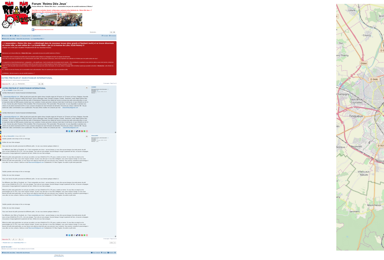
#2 (3, 136)
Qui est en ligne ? (6, 246)
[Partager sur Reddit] (74, 131)
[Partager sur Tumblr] (79, 131)
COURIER (93, 87)
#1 (3, 90)
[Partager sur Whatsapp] (84, 131)
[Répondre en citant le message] (86, 87)
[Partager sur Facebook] (67, 131)
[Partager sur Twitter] (69, 131)
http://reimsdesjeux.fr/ (59, 256)
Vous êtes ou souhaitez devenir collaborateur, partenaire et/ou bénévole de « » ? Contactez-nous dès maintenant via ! (62, 11)
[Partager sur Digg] (72, 131)
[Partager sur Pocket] (87, 131)
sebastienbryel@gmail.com (11, 96)
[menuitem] (12, 36)
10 (97, 90)
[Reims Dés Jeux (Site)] (17, 15)
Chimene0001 (94, 135)
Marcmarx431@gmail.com (36, 162)
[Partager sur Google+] (82, 131)
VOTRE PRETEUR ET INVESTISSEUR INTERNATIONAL (26, 78)
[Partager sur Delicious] (77, 131)
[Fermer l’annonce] (115, 42)
